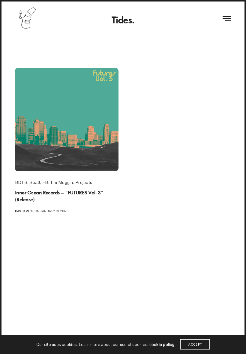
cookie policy (161, 344)
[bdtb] (27, 18)
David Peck (24, 211)
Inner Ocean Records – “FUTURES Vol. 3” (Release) (59, 196)
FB (45, 182)
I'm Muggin (61, 182)
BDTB (21, 182)
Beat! (34, 182)
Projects (83, 182)
